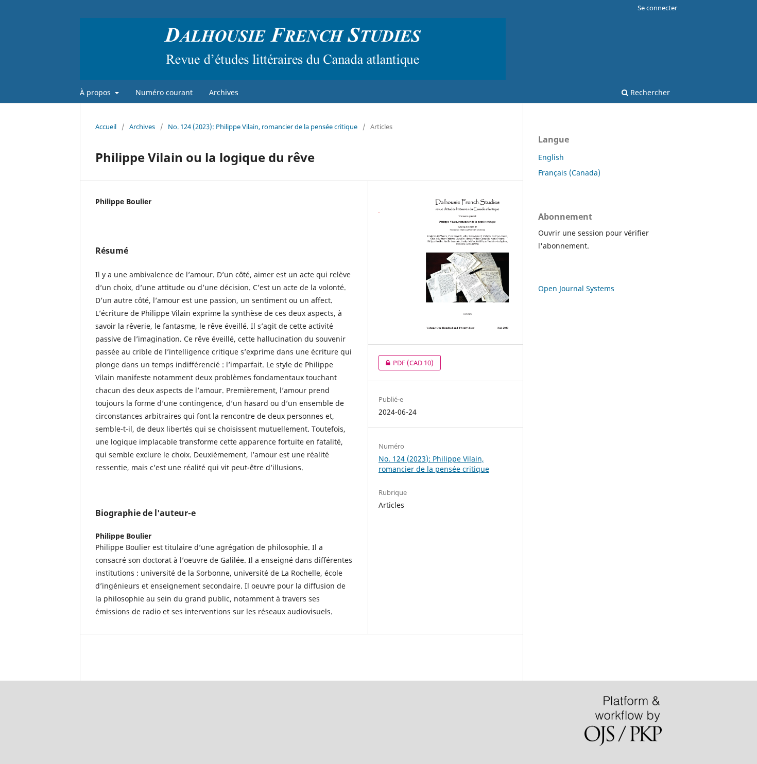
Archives (223, 92)
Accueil (105, 126)
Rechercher (649, 92)
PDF (406, 362)
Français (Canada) (569, 172)
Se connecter (657, 7)
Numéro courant (164, 92)
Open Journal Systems (576, 288)
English (551, 157)
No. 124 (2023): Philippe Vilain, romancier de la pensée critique (262, 126)
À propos (96, 92)
